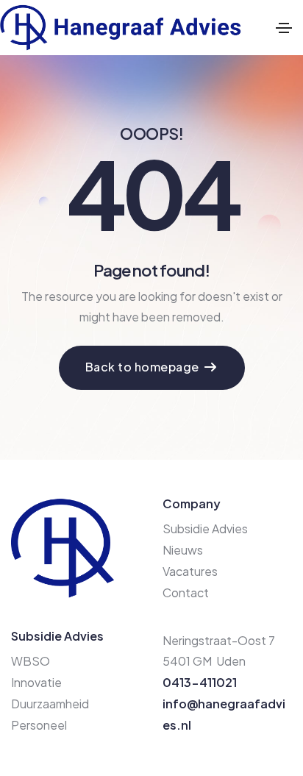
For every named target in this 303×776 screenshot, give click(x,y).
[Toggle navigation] (284, 28)
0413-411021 (200, 682)
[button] (152, 368)
